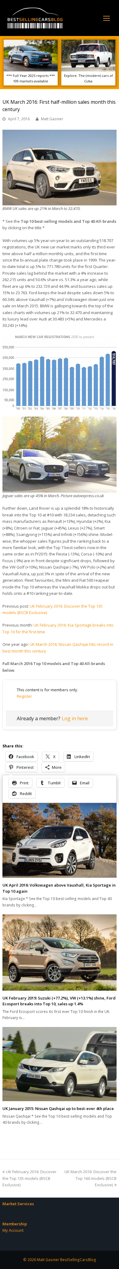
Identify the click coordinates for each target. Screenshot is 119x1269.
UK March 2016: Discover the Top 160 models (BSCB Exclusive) (90, 1178)
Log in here (75, 718)
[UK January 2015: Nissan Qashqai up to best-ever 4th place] (59, 1064)
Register (24, 696)
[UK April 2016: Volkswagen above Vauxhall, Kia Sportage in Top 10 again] (59, 839)
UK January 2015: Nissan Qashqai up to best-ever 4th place (58, 1108)
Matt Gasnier (52, 118)
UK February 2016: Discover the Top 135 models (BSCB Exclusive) (29, 1178)
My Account (12, 1230)
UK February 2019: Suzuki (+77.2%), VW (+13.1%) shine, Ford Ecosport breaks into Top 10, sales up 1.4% (59, 1001)
